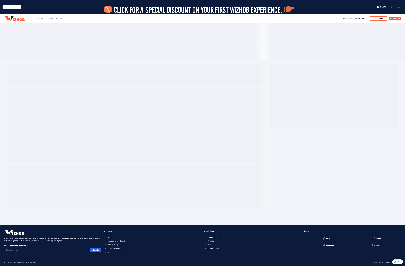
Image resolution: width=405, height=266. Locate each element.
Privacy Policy (111, 245)
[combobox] (12, 7)
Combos (209, 241)
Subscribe (95, 250)
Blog (108, 252)
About (108, 237)
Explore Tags (211, 237)
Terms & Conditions (113, 248)
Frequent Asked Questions (116, 241)
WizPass (209, 245)
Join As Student (212, 248)
